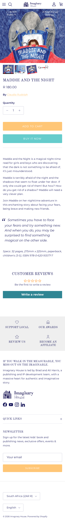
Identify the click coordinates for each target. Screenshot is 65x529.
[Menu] (4, 4)
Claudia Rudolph (17, 94)
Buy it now (32, 138)
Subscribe (32, 468)
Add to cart (32, 126)
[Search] (12, 4)
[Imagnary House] (32, 4)
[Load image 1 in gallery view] (32, 36)
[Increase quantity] (20, 110)
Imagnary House (18, 516)
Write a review (32, 294)
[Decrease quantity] (6, 110)
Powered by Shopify (37, 516)
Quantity (9, 102)
